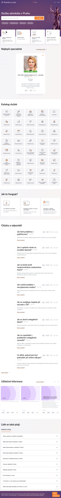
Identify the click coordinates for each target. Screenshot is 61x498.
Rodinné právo (22, 23)
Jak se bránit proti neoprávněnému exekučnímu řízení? (29, 267)
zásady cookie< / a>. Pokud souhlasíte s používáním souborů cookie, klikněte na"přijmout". (27, 495)
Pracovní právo (5, 23)
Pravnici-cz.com (10, 2)
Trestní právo (30, 23)
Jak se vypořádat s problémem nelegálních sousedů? (27, 337)
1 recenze (35, 76)
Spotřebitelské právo (14, 23)
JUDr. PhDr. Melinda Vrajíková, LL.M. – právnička (30, 75)
